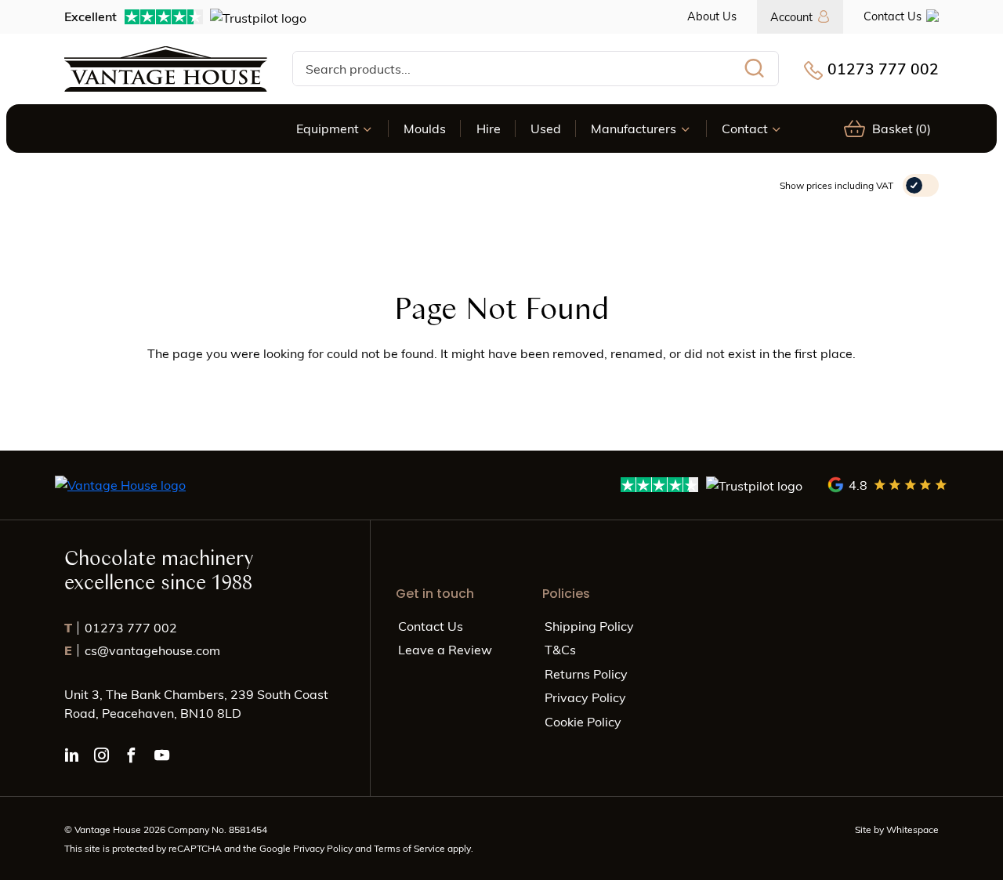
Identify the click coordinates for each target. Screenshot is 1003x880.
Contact (745, 128)
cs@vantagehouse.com (142, 650)
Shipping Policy (589, 625)
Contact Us (893, 16)
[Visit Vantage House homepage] (165, 69)
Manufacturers (633, 128)
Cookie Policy (583, 721)
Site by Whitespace (897, 829)
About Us (712, 16)
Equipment (327, 128)
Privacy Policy (585, 697)
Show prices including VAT (836, 185)
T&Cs (560, 649)
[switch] (921, 185)
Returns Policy (586, 673)
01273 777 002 (883, 68)
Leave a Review (445, 649)
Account (791, 16)
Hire (488, 128)
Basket (901, 128)
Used (545, 128)
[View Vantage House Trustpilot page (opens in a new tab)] (712, 484)
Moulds (425, 128)
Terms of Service (410, 848)
